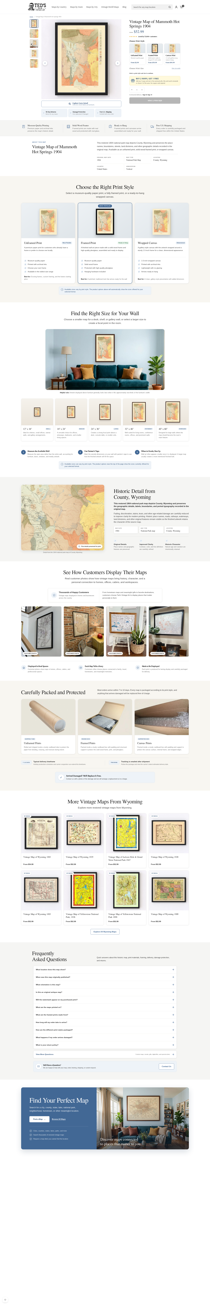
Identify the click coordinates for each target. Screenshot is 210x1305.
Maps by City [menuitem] (92, 6)
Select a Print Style (155, 100)
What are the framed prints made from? (52, 1015)
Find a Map (39, 1119)
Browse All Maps (59, 1119)
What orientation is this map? (48, 985)
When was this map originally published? (53, 977)
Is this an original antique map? (49, 992)
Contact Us (166, 1066)
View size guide (176, 68)
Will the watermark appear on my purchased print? (57, 1000)
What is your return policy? (47, 1045)
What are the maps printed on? (48, 1007)
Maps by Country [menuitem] (59, 6)
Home (31, 17)
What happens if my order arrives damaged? (54, 1037)
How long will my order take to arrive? (51, 1022)
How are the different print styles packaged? (54, 1030)
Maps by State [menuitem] (76, 6)
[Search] (170, 7)
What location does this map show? (51, 970)
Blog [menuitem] (124, 6)
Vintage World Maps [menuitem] (110, 6)
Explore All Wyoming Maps (105, 932)
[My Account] (176, 7)
